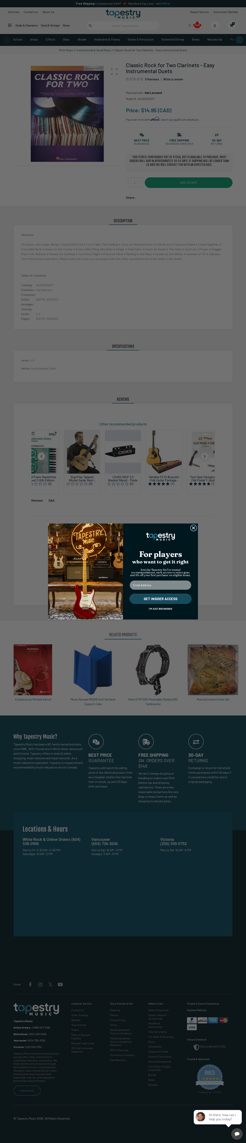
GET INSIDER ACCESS (160, 599)
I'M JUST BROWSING (160, 608)
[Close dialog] (193, 528)
